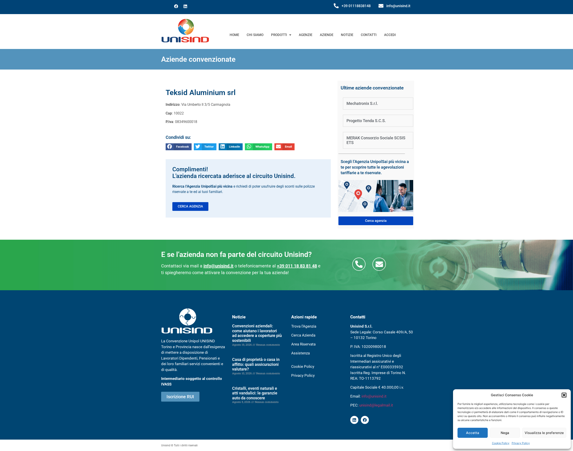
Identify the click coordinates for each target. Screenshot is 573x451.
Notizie (347, 35)
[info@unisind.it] (380, 5)
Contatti (368, 35)
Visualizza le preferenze (544, 433)
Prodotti (279, 35)
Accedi (390, 35)
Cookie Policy (500, 443)
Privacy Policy (521, 443)
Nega (505, 433)
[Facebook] (176, 6)
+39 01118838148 (356, 6)
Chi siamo (255, 35)
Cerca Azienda (303, 335)
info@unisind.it (398, 6)
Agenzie (305, 35)
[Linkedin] (185, 6)
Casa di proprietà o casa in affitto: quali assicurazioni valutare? (256, 364)
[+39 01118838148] (336, 5)
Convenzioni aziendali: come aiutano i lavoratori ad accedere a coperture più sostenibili (257, 333)
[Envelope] (379, 264)
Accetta (472, 433)
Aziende (326, 35)
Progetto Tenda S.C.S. (366, 120)
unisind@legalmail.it (376, 405)
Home (234, 35)
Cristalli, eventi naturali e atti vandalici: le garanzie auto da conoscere (254, 393)
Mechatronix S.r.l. (362, 103)
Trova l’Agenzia (303, 326)
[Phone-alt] (359, 264)
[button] (564, 395)
